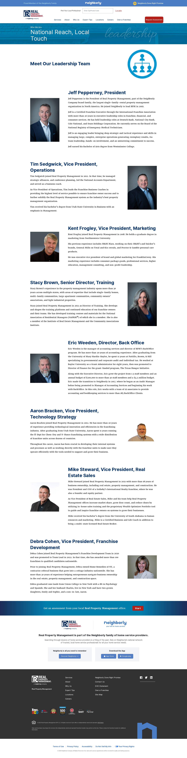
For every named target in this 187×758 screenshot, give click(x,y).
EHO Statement (101, 686)
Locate (118, 11)
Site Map (98, 695)
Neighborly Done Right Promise (150, 3)
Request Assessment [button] (154, 20)
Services (68, 678)
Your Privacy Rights (126, 746)
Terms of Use (58, 746)
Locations (100, 20)
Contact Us (100, 682)
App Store (110, 656)
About (67, 682)
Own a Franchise (124, 20)
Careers (110, 20)
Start (138, 608)
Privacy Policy (73, 746)
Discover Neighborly (68, 656)
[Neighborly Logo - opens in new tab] (122, 624)
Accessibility (87, 746)
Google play (126, 656)
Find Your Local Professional (70, 11)
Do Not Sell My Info (103, 746)
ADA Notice (101, 722)
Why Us (68, 686)
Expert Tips (70, 690)
